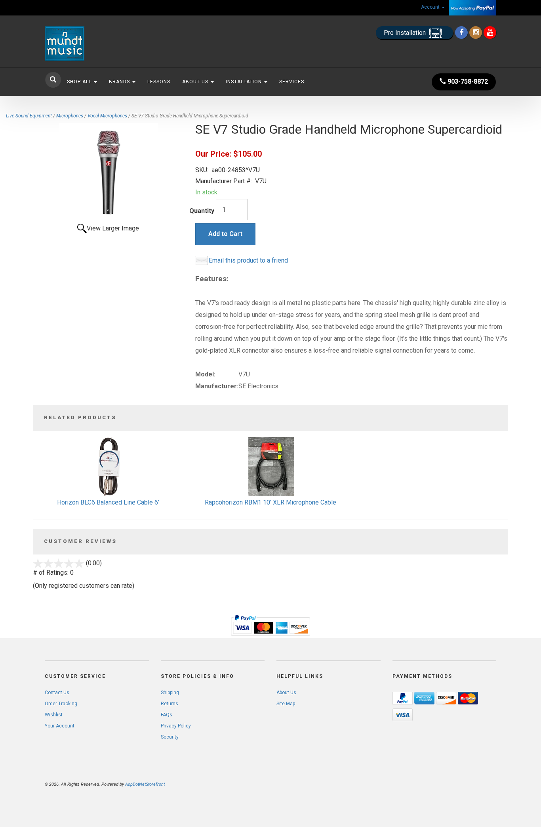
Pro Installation (405, 32)
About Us (196, 81)
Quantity (201, 211)
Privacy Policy (176, 726)
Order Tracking (61, 703)
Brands (120, 81)
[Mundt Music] (116, 43)
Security (170, 737)
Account (431, 7)
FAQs (166, 715)
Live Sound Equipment (29, 116)
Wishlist (54, 715)
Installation (244, 81)
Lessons (158, 81)
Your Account (59, 726)
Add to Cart (225, 234)
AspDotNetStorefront (145, 784)
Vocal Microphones (107, 116)
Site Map (285, 703)
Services (291, 81)
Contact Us (57, 692)
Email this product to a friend (248, 260)
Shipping (170, 692)
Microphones (69, 116)
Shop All (80, 81)
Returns (169, 703)
